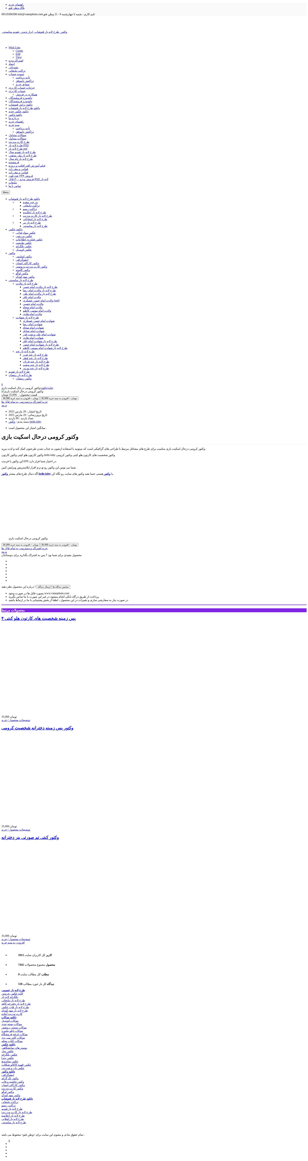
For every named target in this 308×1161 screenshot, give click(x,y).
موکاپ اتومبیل (10, 1020)
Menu (6, 192)
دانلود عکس (8, 1044)
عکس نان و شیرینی (12, 1068)
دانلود (44, 387)
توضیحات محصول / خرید (15, 720)
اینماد (12, 63)
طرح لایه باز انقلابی (12, 1119)
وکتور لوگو (7, 1091)
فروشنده (14, 162)
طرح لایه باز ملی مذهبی (23, 155)
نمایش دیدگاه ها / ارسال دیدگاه (53, 586)
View (19, 57)
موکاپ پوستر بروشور (14, 1027)
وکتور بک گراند (10, 1078)
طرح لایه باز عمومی (13, 990)
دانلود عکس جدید (19, 111)
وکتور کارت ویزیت (12, 1088)
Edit (18, 53)
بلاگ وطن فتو (17, 7)
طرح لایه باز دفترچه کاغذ (16, 1003)
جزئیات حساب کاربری (22, 87)
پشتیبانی (13, 67)
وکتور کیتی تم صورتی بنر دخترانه (30, 837)
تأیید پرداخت (23, 77)
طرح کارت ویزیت (19, 141)
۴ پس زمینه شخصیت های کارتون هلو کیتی (38, 618)
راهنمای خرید (16, 4)
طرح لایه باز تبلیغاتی (13, 1000)
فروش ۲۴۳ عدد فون (21, 175)
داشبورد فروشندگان (20, 97)
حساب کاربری (17, 91)
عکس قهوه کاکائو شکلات (16, 1064)
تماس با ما (15, 185)
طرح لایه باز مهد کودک (14, 1010)
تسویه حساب (16, 74)
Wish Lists (14, 47)
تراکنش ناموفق (25, 80)
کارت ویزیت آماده (11, 1013)
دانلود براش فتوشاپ (20, 104)
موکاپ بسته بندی (11, 1024)
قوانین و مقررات (18, 169)
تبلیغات (13, 182)
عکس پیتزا (7, 1057)
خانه (50, 387)
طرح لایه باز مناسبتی (13, 1122)
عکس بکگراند (9, 1054)
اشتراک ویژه (16, 60)
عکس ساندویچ (9, 1061)
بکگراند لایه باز (9, 996)
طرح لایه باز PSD (19, 145)
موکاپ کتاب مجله (12, 1041)
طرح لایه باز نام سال (21, 158)
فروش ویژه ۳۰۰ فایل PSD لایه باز (28, 179)
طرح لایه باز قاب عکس (15, 1007)
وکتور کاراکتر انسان (13, 1085)
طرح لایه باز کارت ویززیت (16, 1112)
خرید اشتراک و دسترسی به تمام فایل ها (24, 401)
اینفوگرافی (7, 1074)
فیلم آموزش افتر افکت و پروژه (27, 165)
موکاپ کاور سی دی (13, 1037)
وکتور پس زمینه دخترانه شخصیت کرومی (37, 728)
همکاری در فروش (26, 94)
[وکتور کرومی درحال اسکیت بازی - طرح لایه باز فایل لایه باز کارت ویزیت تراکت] (154, 23)
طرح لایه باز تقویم (11, 1108)
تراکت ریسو (8, 1105)
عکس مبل (7, 1051)
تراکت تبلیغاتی (17, 70)
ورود (4, 405)
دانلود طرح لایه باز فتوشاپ (24, 108)
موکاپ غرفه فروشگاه (14, 1034)
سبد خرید (14, 124)
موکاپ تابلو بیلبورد (12, 1030)
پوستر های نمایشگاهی (14, 1047)
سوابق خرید (22, 84)
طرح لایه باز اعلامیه (13, 1115)
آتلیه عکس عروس (12, 993)
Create (19, 50)
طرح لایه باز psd (18, 148)
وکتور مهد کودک (10, 1095)
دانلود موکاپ (8, 1017)
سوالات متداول (17, 135)
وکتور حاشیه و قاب (12, 1081)
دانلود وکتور (15, 114)
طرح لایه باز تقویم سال (22, 152)
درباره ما (14, 118)
